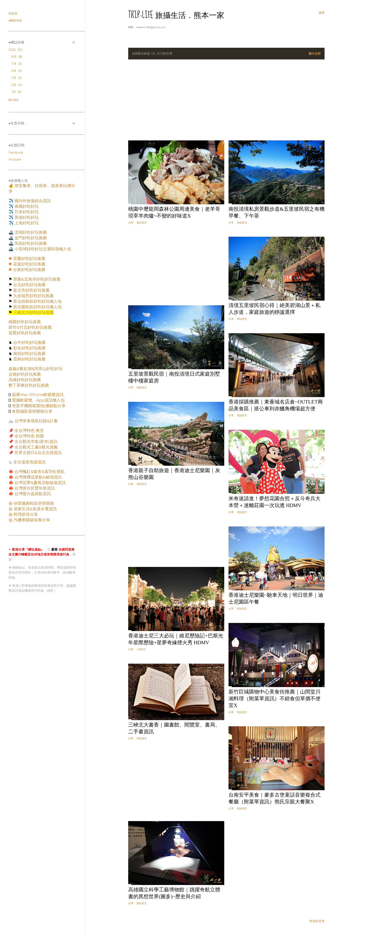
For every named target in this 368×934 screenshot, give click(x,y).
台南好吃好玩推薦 (25, 374)
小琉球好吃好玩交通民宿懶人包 (42, 248)
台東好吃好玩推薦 (28, 269)
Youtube (15, 159)
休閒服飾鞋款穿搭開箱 (33, 503)
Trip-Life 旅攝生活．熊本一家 (176, 15)
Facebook (16, 152)
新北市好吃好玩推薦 (31, 290)
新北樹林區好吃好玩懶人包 (37, 301)
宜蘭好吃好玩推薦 (28, 258)
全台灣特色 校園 (28, 436)
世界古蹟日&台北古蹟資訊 (37, 452)
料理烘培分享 (25, 514)
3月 (16, 78)
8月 (17, 57)
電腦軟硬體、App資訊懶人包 (38, 400)
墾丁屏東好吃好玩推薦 (29, 385)
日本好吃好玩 (26, 211)
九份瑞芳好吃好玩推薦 (33, 295)
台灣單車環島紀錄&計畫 (35, 420)
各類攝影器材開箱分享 (31, 411)
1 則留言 (141, 649)
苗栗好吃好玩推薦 (25, 332)
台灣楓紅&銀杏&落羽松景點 (39, 471)
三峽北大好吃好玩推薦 (33, 312)
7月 (16, 64)
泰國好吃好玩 (26, 206)
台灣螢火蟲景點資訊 (32, 493)
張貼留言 (142, 222)
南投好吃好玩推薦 (29, 353)
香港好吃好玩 (26, 217)
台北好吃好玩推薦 (29, 284)
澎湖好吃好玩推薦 (30, 232)
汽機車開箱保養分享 (31, 519)
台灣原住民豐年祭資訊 (34, 488)
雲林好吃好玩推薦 (29, 359)
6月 (16, 71)
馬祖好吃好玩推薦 (30, 243)
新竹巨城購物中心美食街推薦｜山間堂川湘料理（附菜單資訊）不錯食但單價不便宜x (275, 698)
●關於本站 (15, 20)
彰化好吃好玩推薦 (29, 348)
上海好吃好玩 (26, 223)
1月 (16, 92)
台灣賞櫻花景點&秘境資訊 (37, 477)
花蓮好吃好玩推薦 (28, 264)
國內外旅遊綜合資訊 (32, 200)
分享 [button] (130, 222)
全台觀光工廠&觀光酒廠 (35, 447)
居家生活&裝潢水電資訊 (35, 508)
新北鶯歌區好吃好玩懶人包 (37, 306)
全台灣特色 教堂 (28, 430)
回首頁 (13, 13)
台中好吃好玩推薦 (29, 342)
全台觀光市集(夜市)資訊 (35, 441)
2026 (15, 50)
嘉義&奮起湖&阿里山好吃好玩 (36, 368)
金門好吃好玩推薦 (30, 237)
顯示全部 (315, 53)
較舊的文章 (317, 921)
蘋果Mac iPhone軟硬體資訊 (37, 394)
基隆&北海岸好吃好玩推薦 (36, 279)
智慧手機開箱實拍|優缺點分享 (38, 405)
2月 (16, 85)
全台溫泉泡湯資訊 (29, 462)
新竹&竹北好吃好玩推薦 (30, 327)
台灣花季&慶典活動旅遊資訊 (39, 482)
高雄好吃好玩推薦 (25, 379)
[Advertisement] (226, 100)
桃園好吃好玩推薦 (25, 321)
